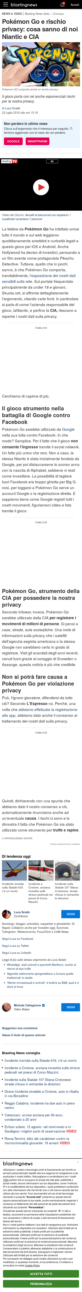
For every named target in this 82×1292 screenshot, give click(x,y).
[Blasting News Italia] (24, 4)
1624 (6, 1179)
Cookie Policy (32, 1265)
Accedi (75, 5)
